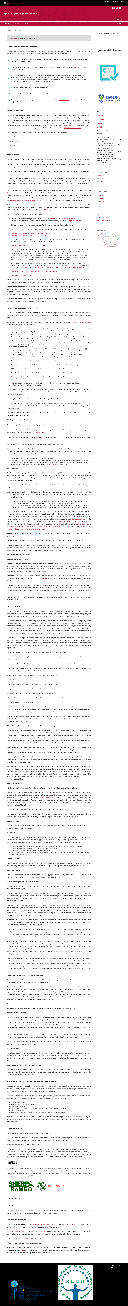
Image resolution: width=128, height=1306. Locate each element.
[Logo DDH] (109, 103)
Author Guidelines (64, 100)
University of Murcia (72, 1224)
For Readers (100, 195)
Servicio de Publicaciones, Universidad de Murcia (25, 1238)
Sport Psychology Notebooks (21, 13)
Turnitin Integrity (16, 377)
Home (9, 31)
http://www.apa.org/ (37, 432)
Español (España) (102, 217)
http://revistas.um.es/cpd (72, 128)
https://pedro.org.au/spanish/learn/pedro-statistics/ (28, 235)
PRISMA (46, 210)
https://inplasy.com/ (75, 221)
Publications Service (19, 1231)
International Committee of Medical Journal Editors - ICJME (26, 529)
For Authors (100, 198)
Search (119, 23)
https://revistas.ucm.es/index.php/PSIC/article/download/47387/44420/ (34, 271)
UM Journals (107, 1)
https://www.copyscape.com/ (60, 361)
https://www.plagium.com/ (75, 365)
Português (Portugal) (104, 220)
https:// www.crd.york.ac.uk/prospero (62, 219)
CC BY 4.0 (25, 1250)
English (99, 214)
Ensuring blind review (79, 67)
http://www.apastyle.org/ (67, 125)
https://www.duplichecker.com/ (69, 373)
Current (8, 23)
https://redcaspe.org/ (18, 245)
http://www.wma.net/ (65, 521)
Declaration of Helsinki (14, 193)
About (25, 23)
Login (122, 1)
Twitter (99, 123)
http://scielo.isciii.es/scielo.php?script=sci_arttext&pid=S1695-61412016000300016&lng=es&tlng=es (52, 267)
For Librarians (101, 201)
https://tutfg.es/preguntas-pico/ (21, 275)
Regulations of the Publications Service (46, 1224)
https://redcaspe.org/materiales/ (37, 245)
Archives (17, 23)
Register (115, 1)
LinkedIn (100, 127)
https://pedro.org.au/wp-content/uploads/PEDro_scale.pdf (30, 233)
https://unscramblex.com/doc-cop (76, 369)
